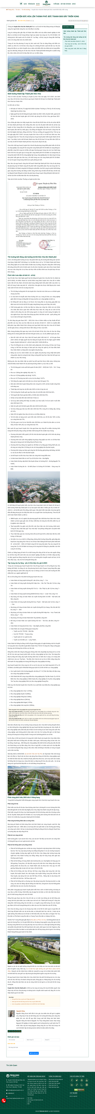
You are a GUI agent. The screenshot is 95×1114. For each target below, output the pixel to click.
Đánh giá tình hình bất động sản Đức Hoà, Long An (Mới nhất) (26, 1001)
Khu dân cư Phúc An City (38, 920)
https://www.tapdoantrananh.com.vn (15, 1098)
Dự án (25, 4)
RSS (28, 1104)
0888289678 (11, 1093)
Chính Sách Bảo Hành (54, 1087)
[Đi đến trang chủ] (46, 3)
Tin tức (38, 4)
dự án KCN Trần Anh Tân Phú (33, 754)
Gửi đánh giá (34, 1053)
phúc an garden (73, 1096)
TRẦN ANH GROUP (43, 1111)
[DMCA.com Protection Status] (79, 1089)
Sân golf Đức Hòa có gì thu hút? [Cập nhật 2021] (23, 999)
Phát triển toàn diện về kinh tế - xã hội (75, 41)
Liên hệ (73, 4)
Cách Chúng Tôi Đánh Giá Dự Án (35, 1100)
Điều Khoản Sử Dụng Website (56, 1079)
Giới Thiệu (29, 1098)
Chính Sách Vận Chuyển (54, 1083)
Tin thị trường (26, 9)
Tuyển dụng (56, 4)
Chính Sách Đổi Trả (53, 1085)
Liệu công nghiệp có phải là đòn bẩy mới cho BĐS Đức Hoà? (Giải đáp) (28, 1004)
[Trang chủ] (21, 3)
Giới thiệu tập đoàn (66, 4)
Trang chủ (11, 9)
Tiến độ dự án (31, 4)
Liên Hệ (29, 1102)
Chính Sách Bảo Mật (53, 1081)
